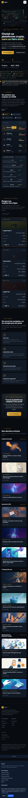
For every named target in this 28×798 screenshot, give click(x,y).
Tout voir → (23, 439)
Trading (3, 725)
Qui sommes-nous (6, 737)
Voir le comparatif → (8, 52)
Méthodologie (5, 735)
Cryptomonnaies (5, 772)
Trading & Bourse (5, 776)
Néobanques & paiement (7, 778)
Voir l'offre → (21, 244)
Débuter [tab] (6, 114)
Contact (3, 739)
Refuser (4, 795)
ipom (6, 2)
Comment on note (20, 52)
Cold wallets (14, 721)
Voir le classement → (14, 414)
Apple (2, 781)
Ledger (13, 723)
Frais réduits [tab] (16, 114)
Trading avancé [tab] (8, 117)
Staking (3, 727)
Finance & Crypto (5, 774)
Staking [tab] (19, 117)
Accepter (10, 795)
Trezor (13, 725)
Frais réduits (4, 723)
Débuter (3, 721)
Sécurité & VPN (4, 780)
